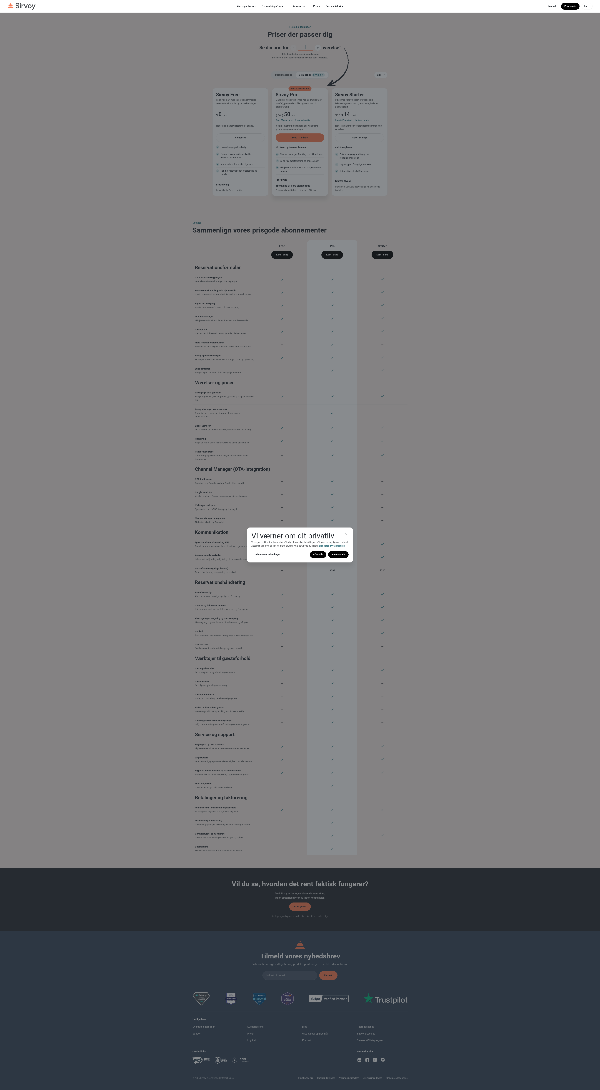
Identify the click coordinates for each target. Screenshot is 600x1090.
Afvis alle (318, 554)
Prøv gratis (570, 6)
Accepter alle (338, 554)
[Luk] (346, 534)
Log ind (552, 6)
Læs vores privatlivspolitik (332, 546)
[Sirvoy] (21, 6)
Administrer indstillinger (267, 554)
